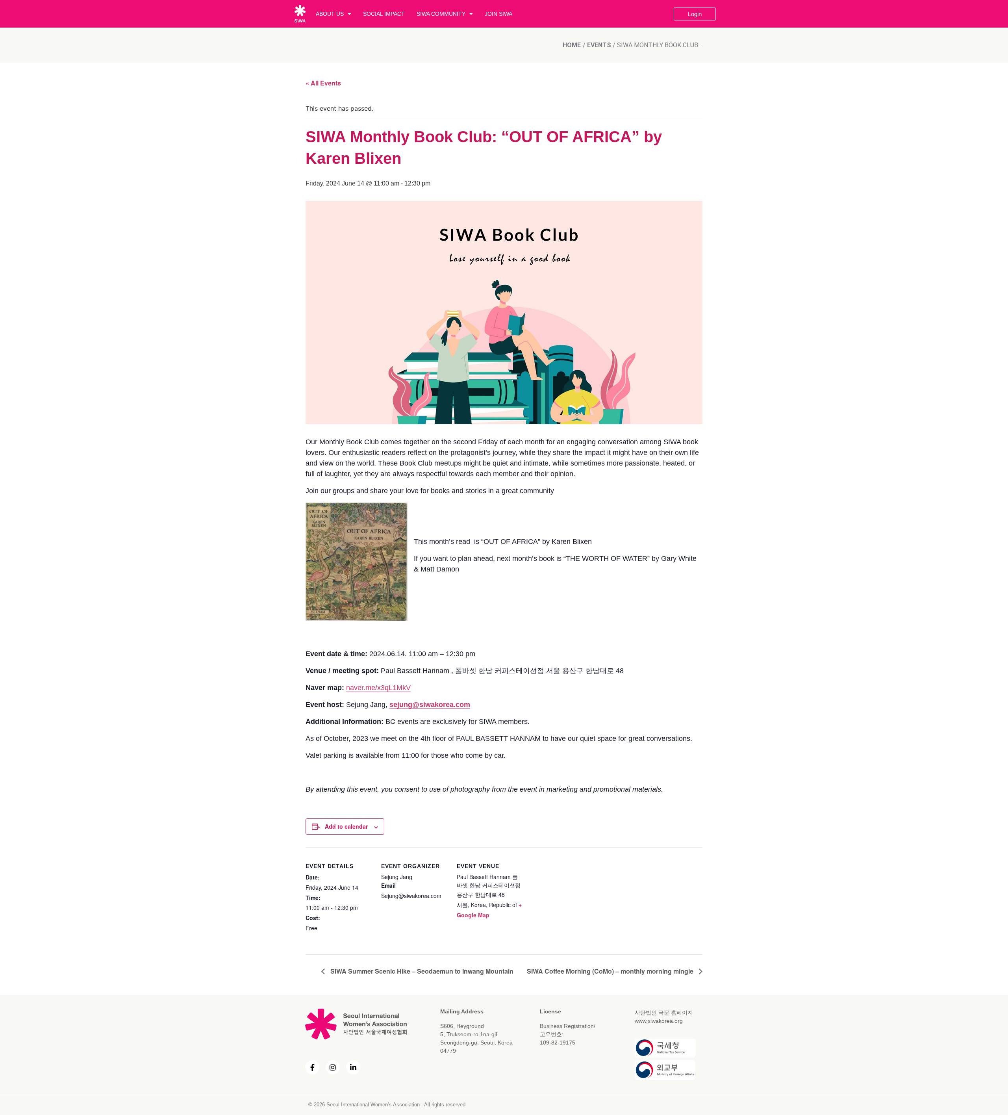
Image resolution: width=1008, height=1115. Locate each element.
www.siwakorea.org (659, 1021)
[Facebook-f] (312, 1067)
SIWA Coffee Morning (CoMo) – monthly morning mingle (611, 971)
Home (572, 45)
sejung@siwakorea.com (429, 705)
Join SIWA (498, 14)
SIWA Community (441, 14)
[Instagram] (333, 1067)
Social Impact (384, 14)
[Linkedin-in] (353, 1067)
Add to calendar (346, 826)
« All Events (323, 82)
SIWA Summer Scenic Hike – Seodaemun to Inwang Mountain (421, 971)
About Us (330, 14)
